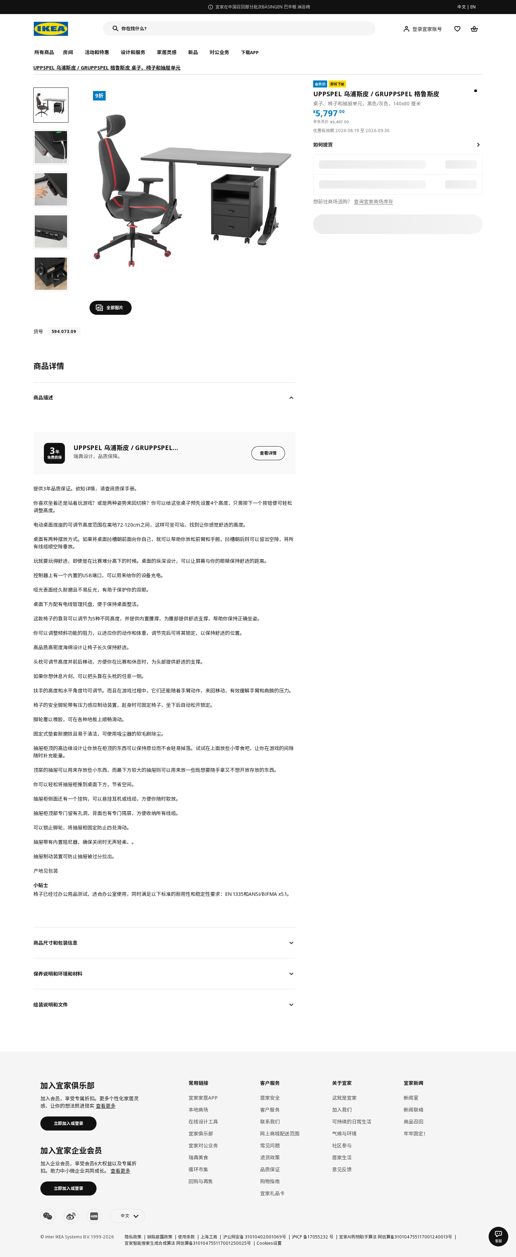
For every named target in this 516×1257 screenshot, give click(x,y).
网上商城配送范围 (279, 1133)
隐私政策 (133, 1237)
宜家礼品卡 (272, 1193)
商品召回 (413, 1121)
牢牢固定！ (416, 1133)
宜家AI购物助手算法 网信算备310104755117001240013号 (395, 1237)
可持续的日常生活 (351, 1121)
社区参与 (342, 1145)
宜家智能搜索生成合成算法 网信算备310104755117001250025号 (188, 1243)
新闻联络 (413, 1109)
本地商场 (198, 1109)
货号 (38, 331)
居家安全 (270, 1097)
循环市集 (198, 1169)
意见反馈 (342, 1169)
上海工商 (208, 1237)
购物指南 (270, 1181)
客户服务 (270, 1109)
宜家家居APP (203, 1097)
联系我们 (270, 1121)
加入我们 (342, 1109)
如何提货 (323, 144)
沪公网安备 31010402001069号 (254, 1237)
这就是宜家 (344, 1097)
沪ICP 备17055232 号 (312, 1237)
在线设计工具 (203, 1121)
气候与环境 (344, 1133)
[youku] (94, 1216)
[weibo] (71, 1216)
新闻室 (411, 1097)
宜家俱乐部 (200, 1133)
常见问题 (270, 1145)
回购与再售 (200, 1181)
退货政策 (270, 1157)
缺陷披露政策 (159, 1237)
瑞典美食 (198, 1157)
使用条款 (186, 1237)
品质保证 (270, 1169)
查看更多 (105, 1105)
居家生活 (342, 1157)
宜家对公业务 (203, 1145)
